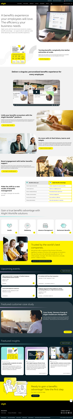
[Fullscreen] (59, 105)
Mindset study (31, 361)
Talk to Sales (67, 3)
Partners (42, 3)
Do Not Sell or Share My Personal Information (42, 417)
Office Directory (3, 417)
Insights (32, 3)
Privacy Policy (18, 417)
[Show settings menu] (57, 105)
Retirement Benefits (63, 230)
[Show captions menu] (52, 105)
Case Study (54, 361)
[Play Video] (14, 105)
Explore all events (66, 270)
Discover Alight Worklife (8, 125)
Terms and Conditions (11, 417)
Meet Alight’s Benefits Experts (9, 171)
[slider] (34, 105)
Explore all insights (66, 343)
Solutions (25, 3)
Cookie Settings (31, 417)
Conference (41, 283)
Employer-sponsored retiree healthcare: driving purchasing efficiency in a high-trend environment (50, 289)
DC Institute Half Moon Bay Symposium (48, 276)
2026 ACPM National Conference (10, 288)
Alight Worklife (67, 373)
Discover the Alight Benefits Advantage (41, 261)
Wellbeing (27, 230)
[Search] (51, 4)
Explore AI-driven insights (45, 148)
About (47, 3)
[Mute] (54, 105)
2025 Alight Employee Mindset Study (35, 363)
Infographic (7, 361)
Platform (19, 3)
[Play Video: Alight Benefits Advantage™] (36, 92)
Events (36, 3)
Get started (35, 395)
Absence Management (45, 230)
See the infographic (44, 59)
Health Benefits (43, 373)
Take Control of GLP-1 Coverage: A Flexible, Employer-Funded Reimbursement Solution (16, 277)
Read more (67, 331)
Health (9, 230)
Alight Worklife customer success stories (60, 363)
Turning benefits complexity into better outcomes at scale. (12, 364)
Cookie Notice (24, 417)
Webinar (4, 283)
